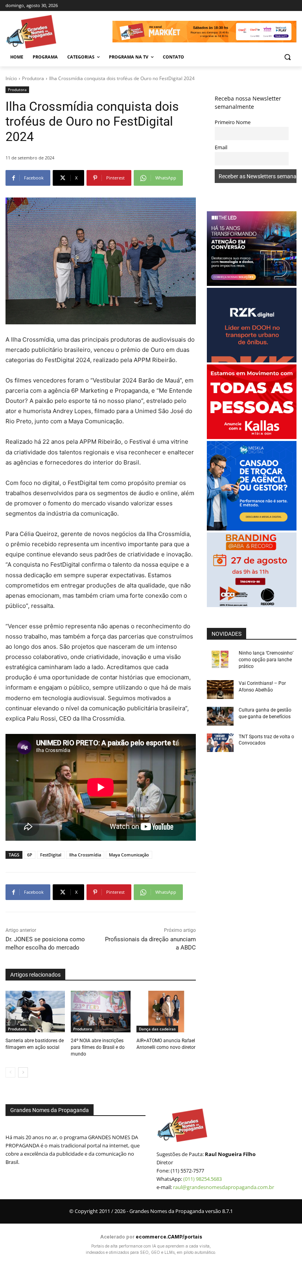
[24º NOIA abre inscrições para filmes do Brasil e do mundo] (100, 1011)
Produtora (33, 78)
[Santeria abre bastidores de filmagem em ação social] (35, 1011)
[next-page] (23, 1072)
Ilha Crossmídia (85, 855)
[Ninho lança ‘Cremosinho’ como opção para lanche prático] (220, 659)
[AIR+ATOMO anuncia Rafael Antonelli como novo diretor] (166, 1011)
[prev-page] (10, 1072)
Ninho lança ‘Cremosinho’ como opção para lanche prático (266, 659)
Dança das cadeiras (157, 1029)
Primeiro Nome (232, 122)
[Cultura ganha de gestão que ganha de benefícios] (220, 716)
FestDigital (50, 855)
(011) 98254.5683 (202, 1178)
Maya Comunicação (129, 855)
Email (221, 147)
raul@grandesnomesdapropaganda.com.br (223, 1187)
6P (29, 855)
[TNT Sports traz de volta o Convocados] (220, 743)
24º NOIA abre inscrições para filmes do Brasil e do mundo (98, 1047)
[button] (287, 57)
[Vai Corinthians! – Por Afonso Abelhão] (220, 689)
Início (11, 78)
